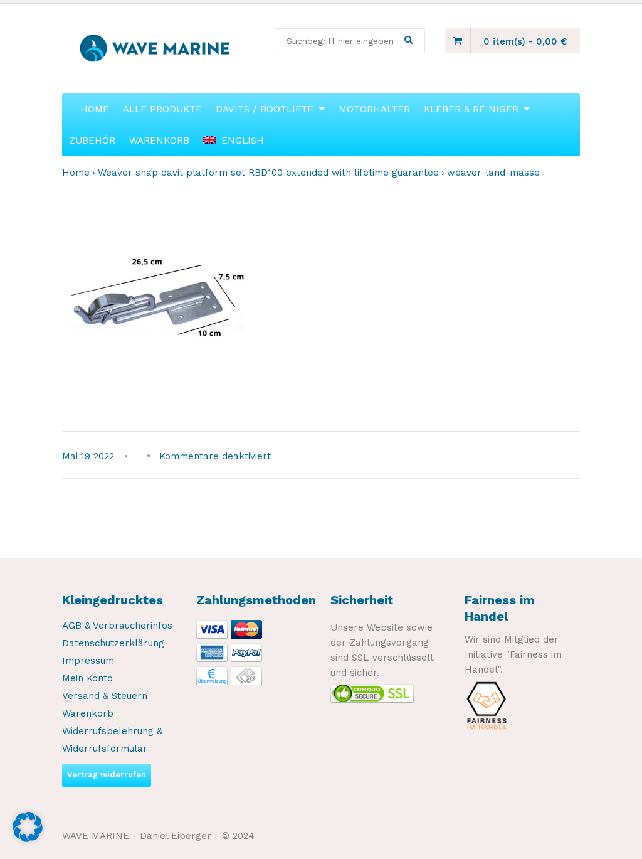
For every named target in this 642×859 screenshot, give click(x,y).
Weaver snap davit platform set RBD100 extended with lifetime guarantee (268, 172)
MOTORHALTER (374, 109)
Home (76, 172)
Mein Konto (87, 678)
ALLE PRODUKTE (162, 109)
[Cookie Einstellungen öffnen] (28, 839)
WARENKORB (159, 140)
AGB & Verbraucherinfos (117, 625)
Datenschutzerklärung (113, 643)
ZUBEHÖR (92, 140)
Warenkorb (87, 713)
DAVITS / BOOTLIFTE (264, 109)
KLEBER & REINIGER (471, 109)
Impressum (88, 660)
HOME (94, 109)
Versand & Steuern (104, 696)
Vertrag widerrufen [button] (106, 774)
